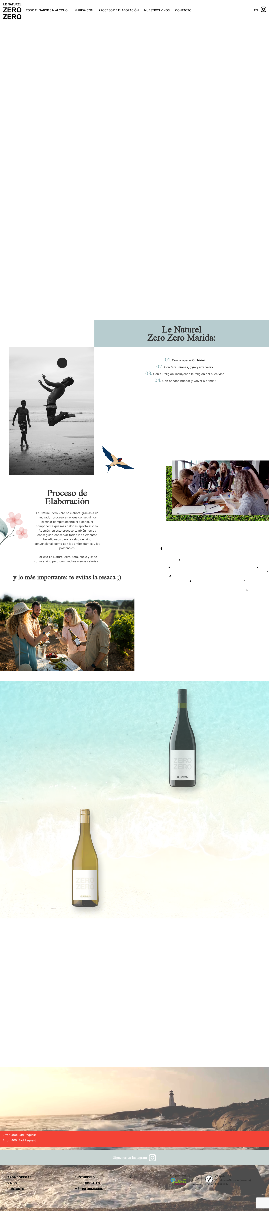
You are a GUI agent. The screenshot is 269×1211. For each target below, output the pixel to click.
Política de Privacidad (152, 1045)
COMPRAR (107, 694)
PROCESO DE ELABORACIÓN (119, 10)
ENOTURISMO (85, 1177)
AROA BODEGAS (19, 1177)
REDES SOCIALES (87, 1183)
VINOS (12, 1183)
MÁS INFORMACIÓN (89, 1189)
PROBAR (89, 159)
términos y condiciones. (185, 1045)
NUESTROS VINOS (157, 10)
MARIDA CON (84, 10)
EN (256, 10)
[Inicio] (12, 11)
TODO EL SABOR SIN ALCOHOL (47, 10)
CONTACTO (183, 10)
